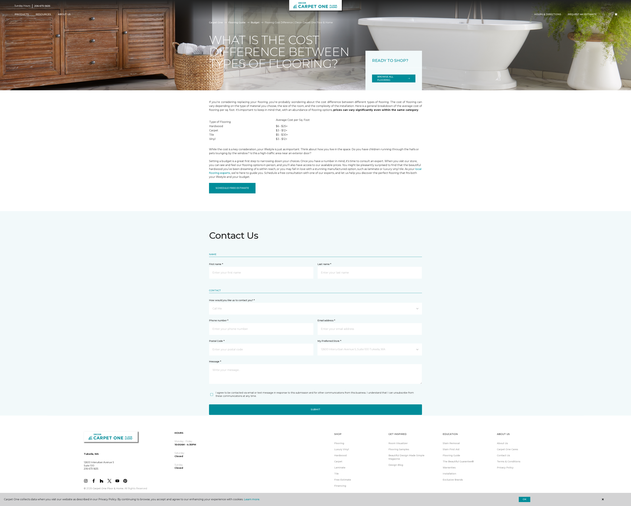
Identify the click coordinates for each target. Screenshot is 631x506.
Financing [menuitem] (340, 485)
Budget (255, 22)
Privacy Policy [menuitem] (505, 467)
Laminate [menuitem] (339, 467)
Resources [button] (43, 14)
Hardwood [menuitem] (340, 455)
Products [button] (22, 14)
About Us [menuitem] (502, 443)
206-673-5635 (42, 5)
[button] (604, 14)
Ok (524, 499)
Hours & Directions (547, 14)
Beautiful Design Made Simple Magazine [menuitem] (406, 457)
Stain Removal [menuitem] (451, 443)
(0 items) (616, 14)
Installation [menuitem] (449, 473)
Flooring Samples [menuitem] (398, 449)
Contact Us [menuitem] (503, 455)
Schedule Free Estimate (232, 188)
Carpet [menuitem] (338, 461)
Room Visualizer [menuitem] (398, 443)
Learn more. (252, 499)
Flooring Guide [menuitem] (451, 455)
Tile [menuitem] (336, 473)
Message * (215, 361)
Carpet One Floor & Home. (108, 488)
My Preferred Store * (329, 341)
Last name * (324, 264)
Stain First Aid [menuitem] (451, 449)
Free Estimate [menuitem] (342, 479)
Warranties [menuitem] (449, 467)
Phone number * (218, 320)
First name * (216, 264)
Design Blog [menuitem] (395, 464)
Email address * (326, 320)
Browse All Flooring (385, 78)
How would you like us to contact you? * (232, 300)
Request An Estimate (582, 14)
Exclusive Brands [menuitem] (453, 479)
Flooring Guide (236, 22)
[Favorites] (610, 14)
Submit (315, 409)
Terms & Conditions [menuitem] (508, 461)
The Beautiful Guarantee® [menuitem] (458, 461)
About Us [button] (64, 14)
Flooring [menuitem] (339, 443)
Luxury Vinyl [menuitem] (341, 449)
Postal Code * (216, 341)
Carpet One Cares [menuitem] (507, 449)
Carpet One (216, 22)
